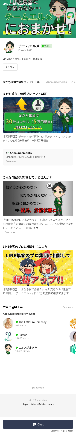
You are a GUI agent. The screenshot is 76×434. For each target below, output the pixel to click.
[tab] (22, 82)
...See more (9, 232)
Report (26, 404)
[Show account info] (46, 46)
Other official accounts (42, 404)
